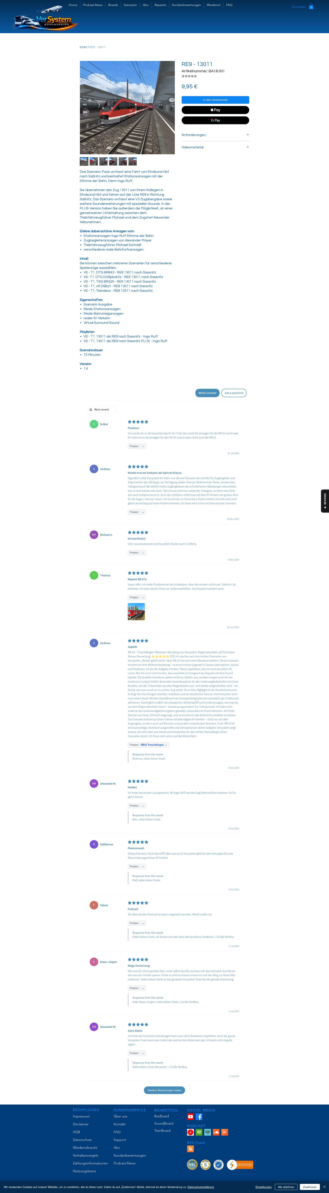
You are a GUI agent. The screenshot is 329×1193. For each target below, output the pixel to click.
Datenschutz (82, 1140)
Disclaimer (81, 1124)
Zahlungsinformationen (90, 1163)
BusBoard (161, 1116)
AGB (76, 1132)
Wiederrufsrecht (85, 1148)
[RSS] (190, 1149)
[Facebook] (199, 1116)
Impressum (81, 1116)
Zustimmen (310, 1187)
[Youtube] (190, 1116)
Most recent (101, 409)
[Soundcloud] (216, 1132)
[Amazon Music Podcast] (207, 1132)
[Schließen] (324, 1187)
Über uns (120, 1116)
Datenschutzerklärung (201, 1187)
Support (120, 1140)
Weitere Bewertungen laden (164, 1090)
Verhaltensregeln (85, 1155)
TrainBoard (162, 1131)
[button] (113, 5)
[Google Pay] (215, 120)
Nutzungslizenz (84, 1171)
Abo (117, 1148)
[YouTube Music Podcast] (190, 1132)
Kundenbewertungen (130, 1155)
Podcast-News (125, 1163)
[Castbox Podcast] (224, 1132)
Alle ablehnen (286, 1187)
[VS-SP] (199, 1132)
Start (83, 47)
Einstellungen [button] (264, 1187)
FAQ (117, 1132)
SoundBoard (163, 1123)
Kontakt (119, 1124)
